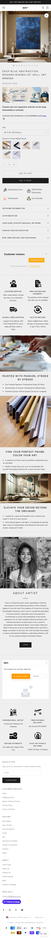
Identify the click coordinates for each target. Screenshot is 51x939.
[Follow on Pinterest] (16, 910)
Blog (4, 880)
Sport (4, 853)
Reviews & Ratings (9, 884)
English (38, 917)
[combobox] (39, 676)
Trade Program (7, 876)
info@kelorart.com (14, 896)
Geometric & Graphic (10, 841)
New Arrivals (7, 825)
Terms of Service (8, 809)
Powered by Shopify (34, 922)
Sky (3, 837)
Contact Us (6, 872)
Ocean (4, 833)
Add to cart (25, 173)
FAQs (4, 793)
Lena (25, 645)
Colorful (5, 849)
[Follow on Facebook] (3, 910)
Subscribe (11, 780)
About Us (5, 869)
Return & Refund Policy (11, 801)
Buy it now (25, 181)
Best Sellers (6, 821)
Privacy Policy (7, 805)
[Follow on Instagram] (10, 910)
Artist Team (6, 865)
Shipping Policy (8, 797)
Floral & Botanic (8, 829)
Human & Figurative (9, 845)
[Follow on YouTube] (22, 910)
